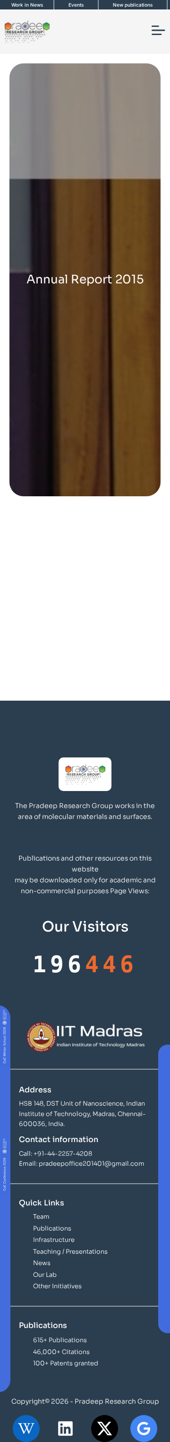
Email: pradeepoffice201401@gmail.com (81, 1164)
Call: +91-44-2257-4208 (55, 1154)
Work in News (27, 5)
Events (76, 5)
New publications (133, 5)
